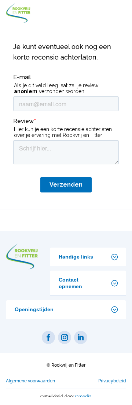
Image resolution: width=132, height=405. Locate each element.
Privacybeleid (112, 380)
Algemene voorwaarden (30, 380)
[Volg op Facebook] (48, 337)
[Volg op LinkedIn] (80, 337)
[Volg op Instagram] (64, 337)
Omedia (83, 396)
